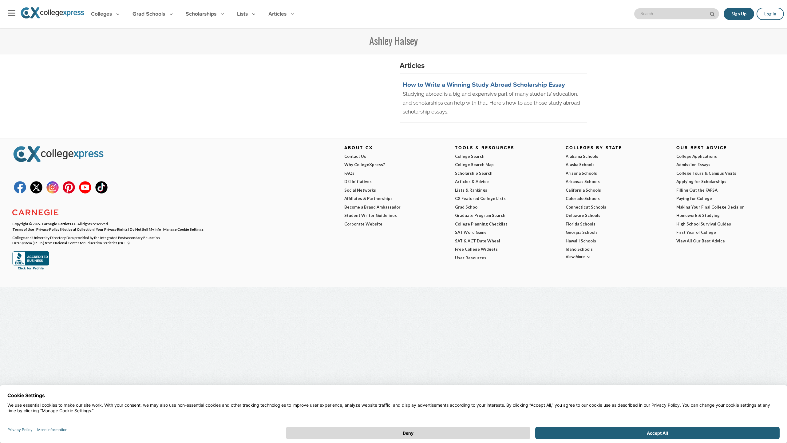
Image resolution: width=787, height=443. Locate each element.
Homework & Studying (698, 215)
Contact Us (355, 156)
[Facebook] (20, 192)
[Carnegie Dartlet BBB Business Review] (30, 269)
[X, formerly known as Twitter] (36, 192)
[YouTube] (85, 192)
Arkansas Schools (583, 181)
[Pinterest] (69, 192)
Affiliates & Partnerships (368, 198)
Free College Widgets (476, 249)
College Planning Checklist (481, 224)
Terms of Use (23, 229)
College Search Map (474, 164)
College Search (469, 156)
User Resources (470, 257)
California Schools (583, 190)
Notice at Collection (77, 229)
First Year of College (696, 232)
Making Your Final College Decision (710, 207)
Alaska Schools (580, 164)
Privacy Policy (47, 229)
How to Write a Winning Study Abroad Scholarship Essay (484, 84)
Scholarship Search (473, 173)
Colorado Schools (583, 198)
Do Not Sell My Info (145, 229)
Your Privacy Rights (112, 229)
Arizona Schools (581, 173)
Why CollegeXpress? (364, 164)
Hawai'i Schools (581, 240)
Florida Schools (580, 224)
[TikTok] (101, 192)
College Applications (696, 156)
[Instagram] (52, 192)
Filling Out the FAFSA (697, 190)
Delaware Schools (583, 215)
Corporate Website (363, 224)
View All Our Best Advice (700, 240)
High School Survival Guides (703, 224)
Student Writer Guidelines (370, 215)
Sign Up (738, 13)
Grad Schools (149, 14)
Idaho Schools (579, 249)
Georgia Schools (582, 232)
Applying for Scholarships (701, 181)
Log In (770, 13)
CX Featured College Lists (480, 198)
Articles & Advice (472, 181)
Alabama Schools (582, 156)
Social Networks (360, 190)
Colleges (101, 14)
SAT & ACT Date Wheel (477, 240)
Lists (243, 14)
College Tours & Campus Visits (706, 173)
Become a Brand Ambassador (372, 207)
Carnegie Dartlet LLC (59, 224)
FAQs (349, 173)
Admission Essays (693, 164)
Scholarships (202, 14)
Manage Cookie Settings (183, 229)
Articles (278, 14)
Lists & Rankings (471, 190)
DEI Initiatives (358, 181)
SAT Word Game (471, 232)
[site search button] (713, 13)
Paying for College (694, 198)
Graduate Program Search (480, 215)
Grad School (467, 207)
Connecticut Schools (586, 207)
